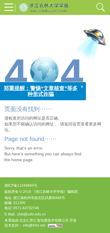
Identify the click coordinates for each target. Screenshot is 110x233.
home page (22, 159)
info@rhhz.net (34, 225)
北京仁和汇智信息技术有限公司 (44, 220)
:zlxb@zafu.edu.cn (31, 214)
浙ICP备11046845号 (20, 185)
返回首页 (72, 124)
